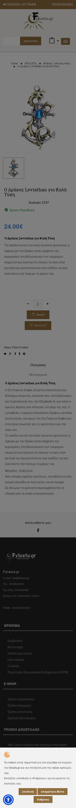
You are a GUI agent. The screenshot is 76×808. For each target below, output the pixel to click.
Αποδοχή (28, 791)
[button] (8, 799)
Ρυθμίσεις (43, 799)
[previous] (9, 142)
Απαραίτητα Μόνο (52, 791)
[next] (67, 142)
